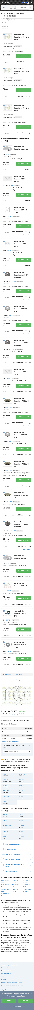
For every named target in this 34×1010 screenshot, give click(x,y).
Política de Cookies (20, 996)
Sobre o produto (19, 680)
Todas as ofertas (7, 680)
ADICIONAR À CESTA (23, 56)
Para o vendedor (5, 968)
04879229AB (6, 797)
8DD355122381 (7, 826)
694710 (9, 591)
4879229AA (6, 786)
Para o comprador (6, 970)
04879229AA (22, 780)
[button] (24, 2)
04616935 (21, 791)
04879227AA (6, 802)
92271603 (10, 216)
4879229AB (6, 791)
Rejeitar (25, 1001)
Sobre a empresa (6, 973)
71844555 (7, 780)
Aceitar (9, 1001)
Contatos (3, 979)
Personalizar (17, 1006)
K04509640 (21, 786)
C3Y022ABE (8, 407)
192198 (10, 185)
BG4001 (9, 250)
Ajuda (2, 976)
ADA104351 (12, 281)
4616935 (21, 797)
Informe (13, 761)
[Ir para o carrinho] (31, 3)
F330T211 (8, 620)
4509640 (5, 775)
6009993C (10, 315)
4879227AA (22, 775)
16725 (7, 154)
